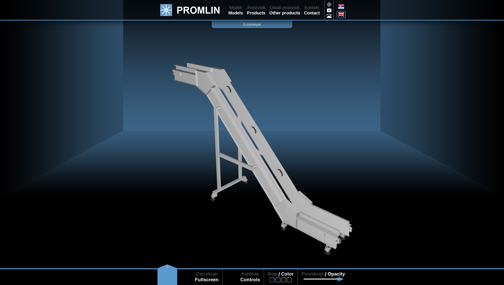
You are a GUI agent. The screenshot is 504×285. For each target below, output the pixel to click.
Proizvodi (256, 7)
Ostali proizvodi (284, 7)
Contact (312, 12)
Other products (284, 12)
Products (256, 12)
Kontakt (312, 7)
